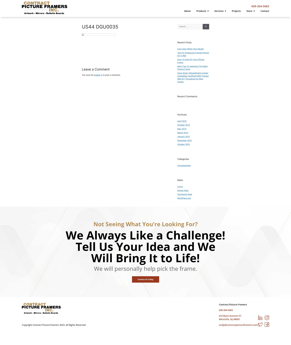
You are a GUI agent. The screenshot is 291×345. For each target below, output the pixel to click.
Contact (265, 11)
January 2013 (183, 136)
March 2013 (182, 133)
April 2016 (182, 121)
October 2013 (183, 125)
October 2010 (183, 144)
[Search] (206, 26)
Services (219, 11)
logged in (98, 75)
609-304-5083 (260, 6)
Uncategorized (184, 165)
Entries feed (182, 190)
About (187, 11)
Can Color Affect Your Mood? (190, 49)
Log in (180, 186)
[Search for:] (190, 26)
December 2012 (184, 140)
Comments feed (184, 194)
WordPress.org (184, 198)
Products (201, 11)
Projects (236, 11)
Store (249, 11)
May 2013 (181, 129)
